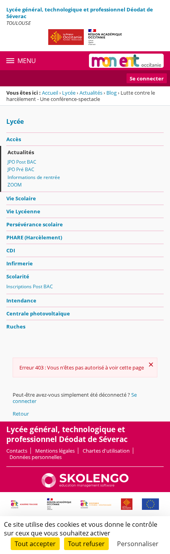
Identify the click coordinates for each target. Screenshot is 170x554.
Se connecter (147, 78)
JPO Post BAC (22, 162)
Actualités (90, 92)
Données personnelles (35, 457)
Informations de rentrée (34, 177)
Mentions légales (55, 451)
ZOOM (15, 184)
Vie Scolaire (21, 198)
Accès (13, 139)
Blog (111, 92)
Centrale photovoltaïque (38, 313)
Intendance (21, 300)
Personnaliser (138, 543)
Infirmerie (19, 263)
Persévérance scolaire (34, 224)
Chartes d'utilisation (106, 451)
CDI (10, 250)
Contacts (16, 451)
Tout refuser (86, 543)
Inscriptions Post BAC (29, 286)
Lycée (69, 92)
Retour (21, 413)
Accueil (50, 92)
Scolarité (17, 276)
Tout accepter (35, 543)
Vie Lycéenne (23, 211)
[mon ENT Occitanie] (126, 60)
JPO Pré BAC (21, 169)
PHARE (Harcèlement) (34, 237)
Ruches (15, 326)
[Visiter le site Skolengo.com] (85, 485)
